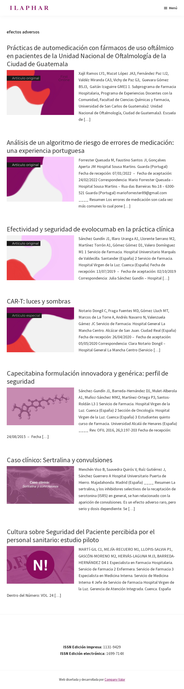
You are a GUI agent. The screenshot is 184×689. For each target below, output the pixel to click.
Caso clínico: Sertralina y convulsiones (59, 460)
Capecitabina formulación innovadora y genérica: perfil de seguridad (87, 377)
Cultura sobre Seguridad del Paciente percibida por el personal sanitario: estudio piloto (81, 535)
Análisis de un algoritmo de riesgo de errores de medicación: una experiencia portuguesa (90, 146)
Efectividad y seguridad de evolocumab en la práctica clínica (90, 229)
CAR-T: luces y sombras (38, 301)
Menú (173, 8)
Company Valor (115, 679)
